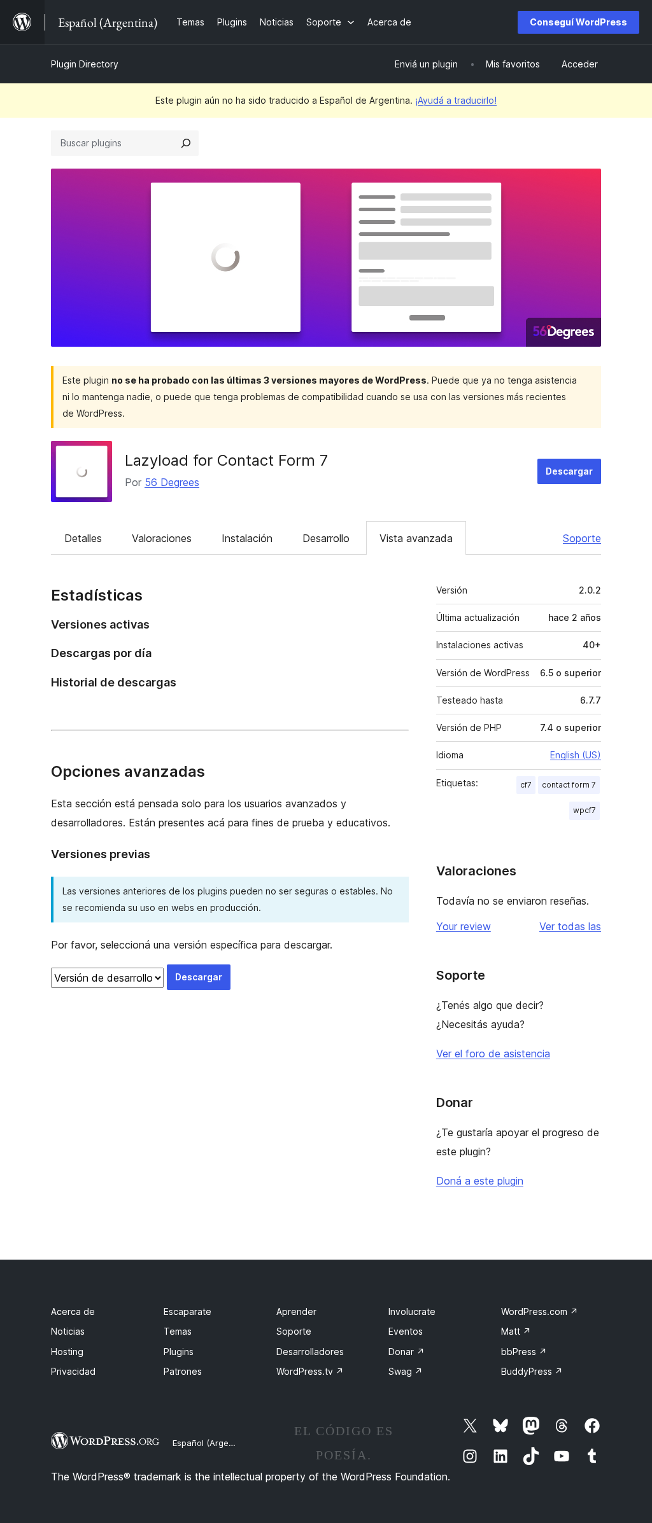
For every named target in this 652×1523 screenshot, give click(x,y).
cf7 (526, 784)
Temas (178, 1331)
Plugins (179, 1351)
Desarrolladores (310, 1351)
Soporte (582, 538)
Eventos (405, 1331)
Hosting (67, 1351)
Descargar (569, 471)
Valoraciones (162, 538)
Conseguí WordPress (578, 22)
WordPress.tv (310, 1371)
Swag (405, 1371)
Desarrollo (326, 538)
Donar (406, 1351)
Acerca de (73, 1311)
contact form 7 (569, 784)
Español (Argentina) (212, 1443)
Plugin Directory (84, 64)
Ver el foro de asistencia (493, 1053)
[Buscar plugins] (186, 143)
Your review (463, 926)
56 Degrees (172, 482)
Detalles (83, 538)
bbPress (524, 1351)
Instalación (247, 538)
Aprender (296, 1311)
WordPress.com (539, 1311)
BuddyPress (532, 1371)
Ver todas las (570, 926)
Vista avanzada (416, 538)
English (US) (575, 754)
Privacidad (73, 1371)
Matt (516, 1331)
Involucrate (412, 1311)
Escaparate (187, 1311)
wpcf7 (584, 810)
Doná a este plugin (479, 1180)
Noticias (68, 1331)
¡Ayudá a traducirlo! (456, 100)
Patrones (183, 1371)
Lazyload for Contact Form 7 (226, 460)
